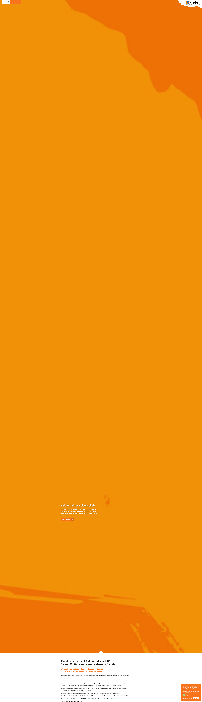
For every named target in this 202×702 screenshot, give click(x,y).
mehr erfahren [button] (193, 692)
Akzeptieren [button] (196, 698)
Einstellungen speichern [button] (187, 698)
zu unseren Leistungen (68, 575)
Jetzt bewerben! (16, 2)
